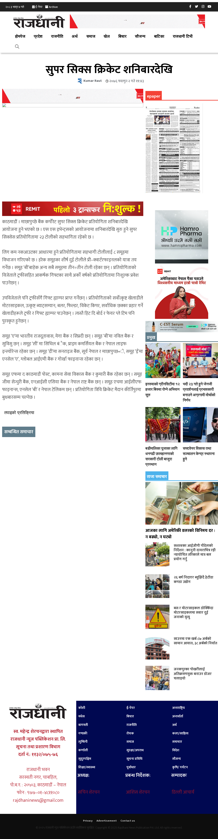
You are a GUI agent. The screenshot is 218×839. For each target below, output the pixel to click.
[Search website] (17, 47)
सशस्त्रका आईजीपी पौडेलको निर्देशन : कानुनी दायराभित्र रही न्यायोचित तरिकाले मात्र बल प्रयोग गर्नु (195, 552)
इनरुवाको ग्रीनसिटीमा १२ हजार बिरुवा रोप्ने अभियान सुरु (162, 389)
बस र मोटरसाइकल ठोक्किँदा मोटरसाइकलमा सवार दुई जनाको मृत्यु (193, 612)
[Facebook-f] (190, 6)
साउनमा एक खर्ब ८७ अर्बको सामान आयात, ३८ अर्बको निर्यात (195, 641)
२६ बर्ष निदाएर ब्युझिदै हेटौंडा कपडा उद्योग (193, 579)
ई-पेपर (38, 6)
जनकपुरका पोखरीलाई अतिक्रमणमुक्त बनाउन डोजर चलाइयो (193, 673)
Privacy (88, 820)
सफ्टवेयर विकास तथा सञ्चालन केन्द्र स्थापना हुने (199, 453)
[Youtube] (209, 6)
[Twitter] (197, 6)
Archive (53, 6)
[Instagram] (203, 6)
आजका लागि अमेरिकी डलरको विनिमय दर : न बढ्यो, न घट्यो (180, 534)
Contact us (127, 820)
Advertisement (106, 820)
